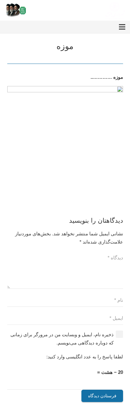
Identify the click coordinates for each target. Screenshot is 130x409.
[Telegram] (9, 27)
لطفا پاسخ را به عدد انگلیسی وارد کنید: (84, 356)
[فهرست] (122, 27)
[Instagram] (38, 27)
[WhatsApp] (19, 27)
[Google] (28, 27)
